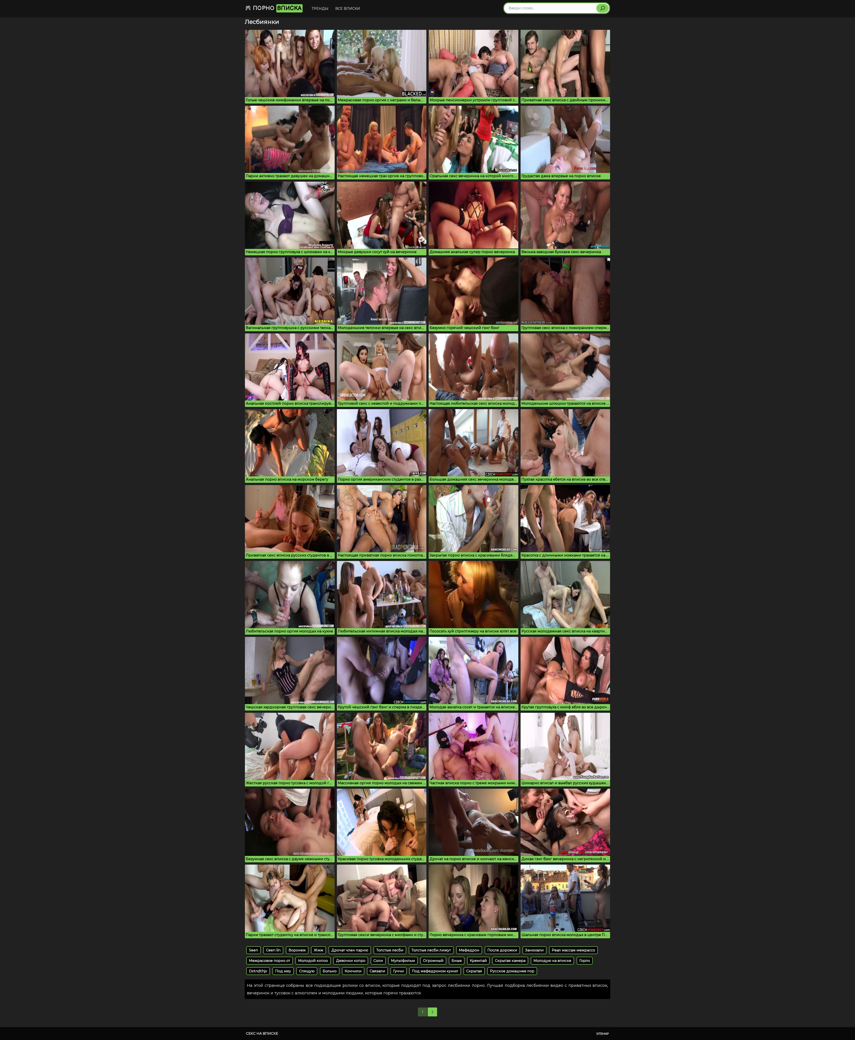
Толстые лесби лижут (431, 950)
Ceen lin (273, 950)
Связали (377, 971)
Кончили (353, 971)
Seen (253, 950)
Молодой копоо (313, 961)
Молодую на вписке (552, 961)
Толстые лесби (389, 950)
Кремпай (478, 961)
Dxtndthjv (258, 971)
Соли (378, 961)
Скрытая (474, 971)
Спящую (307, 971)
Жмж (318, 950)
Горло (584, 961)
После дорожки (502, 950)
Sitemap (602, 1033)
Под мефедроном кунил (435, 971)
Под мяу (283, 971)
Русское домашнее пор (512, 971)
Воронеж (297, 950)
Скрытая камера (510, 961)
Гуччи (398, 971)
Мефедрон (469, 950)
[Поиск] (602, 8)
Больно (330, 971)
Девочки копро (350, 961)
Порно (276, 8)
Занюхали (534, 950)
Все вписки (347, 8)
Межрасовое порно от (269, 961)
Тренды (320, 8)
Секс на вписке (262, 1033)
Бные (457, 961)
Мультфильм (403, 961)
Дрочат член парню (349, 950)
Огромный (433, 961)
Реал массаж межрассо (573, 950)
